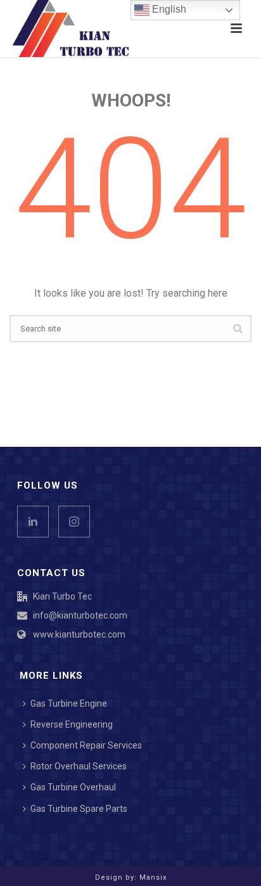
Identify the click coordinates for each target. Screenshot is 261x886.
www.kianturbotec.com (79, 634)
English (168, 9)
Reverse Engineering (71, 724)
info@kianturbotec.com (80, 615)
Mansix (153, 877)
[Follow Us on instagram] (74, 521)
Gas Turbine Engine (68, 703)
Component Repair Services (86, 745)
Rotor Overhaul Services (78, 766)
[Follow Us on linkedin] (33, 521)
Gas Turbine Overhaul (73, 787)
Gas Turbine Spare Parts (78, 809)
